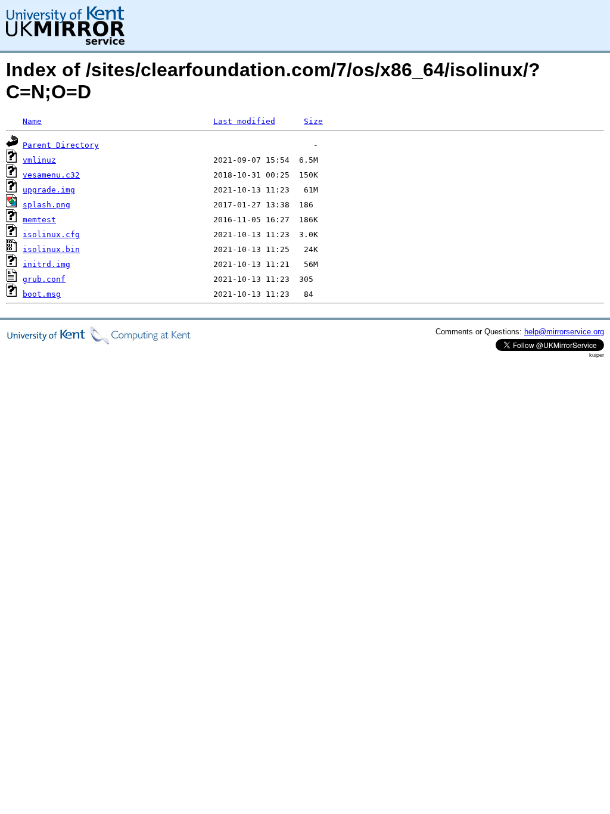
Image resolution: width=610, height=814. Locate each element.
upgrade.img (49, 189)
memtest (39, 219)
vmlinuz (39, 160)
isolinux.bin (51, 249)
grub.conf (44, 279)
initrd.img (46, 264)
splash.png (46, 204)
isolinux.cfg (51, 234)
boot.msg (42, 294)
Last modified (244, 121)
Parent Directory (61, 145)
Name (32, 121)
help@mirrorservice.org (564, 331)
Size (313, 121)
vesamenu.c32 (51, 174)
